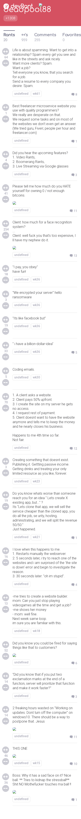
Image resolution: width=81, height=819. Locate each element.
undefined (21, 93)
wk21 (36, 537)
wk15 (36, 763)
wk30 (36, 377)
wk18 (36, 631)
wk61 (36, 93)
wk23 (36, 481)
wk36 (36, 279)
